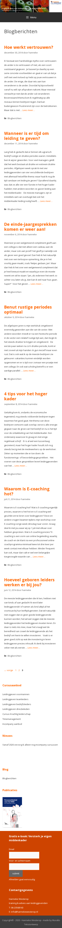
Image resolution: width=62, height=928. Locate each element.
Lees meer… (28, 110)
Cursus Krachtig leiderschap (16, 714)
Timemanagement (11, 718)
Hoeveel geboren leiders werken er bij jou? (29, 582)
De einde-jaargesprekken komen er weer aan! (30, 226)
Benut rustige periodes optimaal (28, 309)
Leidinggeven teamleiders (15, 699)
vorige (8, 670)
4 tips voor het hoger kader (25, 396)
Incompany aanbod (12, 723)
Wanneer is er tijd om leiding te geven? (26, 135)
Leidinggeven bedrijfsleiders (16, 704)
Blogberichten (14, 118)
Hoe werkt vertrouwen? (28, 47)
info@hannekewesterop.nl (24, 911)
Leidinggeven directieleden (16, 709)
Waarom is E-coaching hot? (27, 491)
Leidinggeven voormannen (15, 694)
